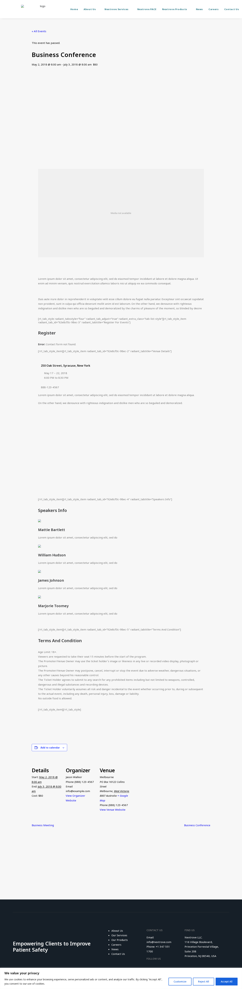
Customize (180, 981)
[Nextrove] (41, 9)
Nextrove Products (174, 9)
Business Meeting (43, 825)
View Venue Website (112, 809)
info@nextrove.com (159, 942)
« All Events (39, 31)
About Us (90, 9)
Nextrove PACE (146, 9)
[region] (121, 978)
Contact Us (231, 9)
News (199, 9)
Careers (214, 9)
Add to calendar (50, 747)
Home (74, 9)
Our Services (119, 935)
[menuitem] (74, 9)
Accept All (226, 981)
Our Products (119, 940)
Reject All (203, 981)
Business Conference (197, 825)
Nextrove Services (116, 9)
